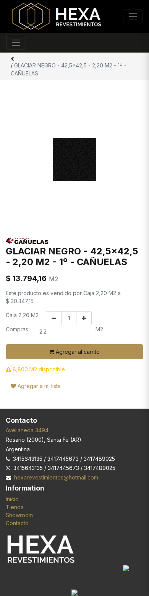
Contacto (17, 523)
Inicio (12, 499)
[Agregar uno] (84, 318)
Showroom (19, 515)
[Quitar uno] (54, 318)
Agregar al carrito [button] (77, 351)
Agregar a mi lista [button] (38, 386)
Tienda (15, 507)
